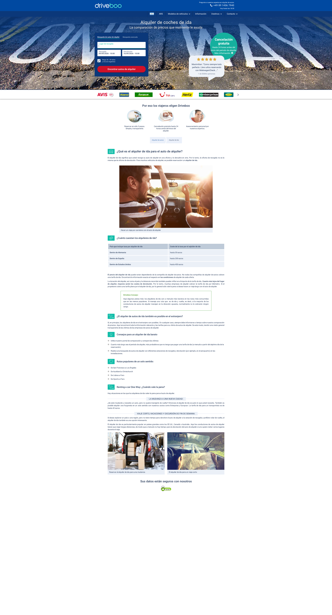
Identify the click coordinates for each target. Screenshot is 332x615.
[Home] (108, 5)
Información (200, 14)
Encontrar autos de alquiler (122, 69)
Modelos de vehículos (178, 14)
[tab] (108, 36)
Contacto (231, 14)
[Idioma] (151, 14)
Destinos (215, 14)
